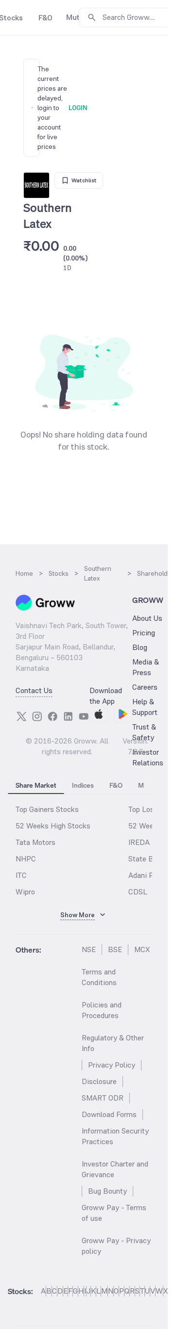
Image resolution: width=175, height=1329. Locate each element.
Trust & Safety (144, 732)
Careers (145, 687)
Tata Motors (35, 842)
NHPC (26, 859)
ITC (21, 875)
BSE (115, 949)
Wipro (25, 892)
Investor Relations (147, 757)
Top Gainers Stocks (47, 809)
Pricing (143, 633)
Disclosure (99, 1081)
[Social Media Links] (21, 716)
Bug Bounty (107, 1191)
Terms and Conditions (99, 977)
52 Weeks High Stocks (53, 826)
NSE (89, 949)
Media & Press (145, 667)
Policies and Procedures (102, 1010)
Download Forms (109, 1114)
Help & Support (145, 707)
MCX (142, 949)
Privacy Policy (111, 1065)
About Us (147, 618)
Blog (139, 647)
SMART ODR (102, 1098)
